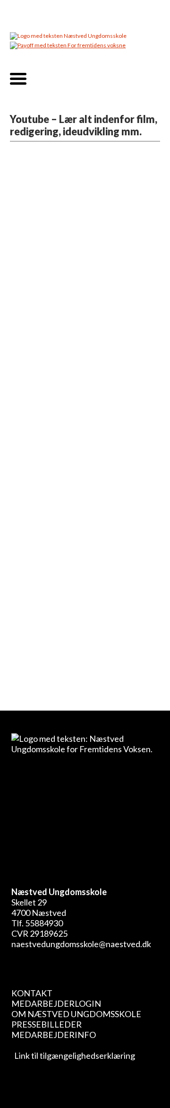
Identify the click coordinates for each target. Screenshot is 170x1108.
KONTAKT (31, 993)
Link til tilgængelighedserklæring (73, 1055)
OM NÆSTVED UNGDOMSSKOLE (76, 1014)
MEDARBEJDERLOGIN (56, 1003)
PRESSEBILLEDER (46, 1024)
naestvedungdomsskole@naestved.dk (81, 944)
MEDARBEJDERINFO (53, 1034)
